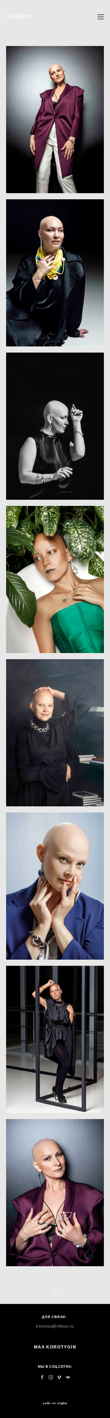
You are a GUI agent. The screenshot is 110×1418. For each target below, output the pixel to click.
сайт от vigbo (55, 1403)
